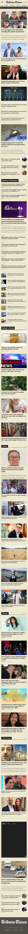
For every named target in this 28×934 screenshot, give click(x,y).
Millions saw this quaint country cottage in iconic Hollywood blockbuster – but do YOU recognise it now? (16, 288)
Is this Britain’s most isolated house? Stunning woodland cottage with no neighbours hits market (13, 253)
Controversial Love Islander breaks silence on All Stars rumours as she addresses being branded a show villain (13, 706)
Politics (12, 5)
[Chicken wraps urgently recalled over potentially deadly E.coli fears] (14, 339)
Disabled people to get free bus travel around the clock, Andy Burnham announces (13, 517)
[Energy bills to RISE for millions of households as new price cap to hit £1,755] (3, 321)
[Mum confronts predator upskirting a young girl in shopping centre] (24, 896)
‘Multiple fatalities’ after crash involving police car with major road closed (12, 370)
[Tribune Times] (14, 2)
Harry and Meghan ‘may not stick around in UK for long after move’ (13, 59)
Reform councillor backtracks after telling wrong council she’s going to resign (12, 469)
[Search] (26, 2)
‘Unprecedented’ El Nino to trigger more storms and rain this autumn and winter (10, 904)
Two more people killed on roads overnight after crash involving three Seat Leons (10, 167)
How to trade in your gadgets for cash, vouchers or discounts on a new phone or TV (14, 190)
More (25, 180)
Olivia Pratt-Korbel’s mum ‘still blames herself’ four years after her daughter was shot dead (13, 416)
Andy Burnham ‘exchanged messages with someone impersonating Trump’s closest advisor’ (13, 540)
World (6, 5)
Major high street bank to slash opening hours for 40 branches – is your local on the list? (13, 259)
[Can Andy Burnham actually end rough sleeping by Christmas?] (14, 486)
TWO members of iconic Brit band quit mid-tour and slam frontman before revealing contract (13, 658)
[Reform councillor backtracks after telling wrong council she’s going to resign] (14, 458)
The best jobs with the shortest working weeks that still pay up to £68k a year (13, 245)
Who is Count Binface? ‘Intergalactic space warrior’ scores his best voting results (12, 584)
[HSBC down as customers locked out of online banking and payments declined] (3, 295)
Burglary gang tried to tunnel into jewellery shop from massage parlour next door (13, 144)
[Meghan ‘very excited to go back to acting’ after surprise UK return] (14, 782)
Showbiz (24, 5)
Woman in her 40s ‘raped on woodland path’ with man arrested (12, 392)
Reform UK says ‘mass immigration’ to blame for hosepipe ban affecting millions (13, 562)
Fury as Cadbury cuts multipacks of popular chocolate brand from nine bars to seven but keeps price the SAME (13, 221)
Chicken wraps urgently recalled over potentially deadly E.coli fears (12, 348)
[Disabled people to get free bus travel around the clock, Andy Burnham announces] (14, 508)
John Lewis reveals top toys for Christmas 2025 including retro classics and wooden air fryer (13, 266)
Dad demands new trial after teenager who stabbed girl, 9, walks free (11, 174)
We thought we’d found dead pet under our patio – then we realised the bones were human (14, 813)
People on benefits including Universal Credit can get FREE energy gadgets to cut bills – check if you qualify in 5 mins (16, 282)
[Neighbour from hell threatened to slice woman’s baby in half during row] (14, 752)
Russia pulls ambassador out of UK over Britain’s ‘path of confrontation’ (13, 82)
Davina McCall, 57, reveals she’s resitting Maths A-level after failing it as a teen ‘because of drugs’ (13, 634)
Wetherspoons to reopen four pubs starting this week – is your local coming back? (13, 196)
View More (24, 613)
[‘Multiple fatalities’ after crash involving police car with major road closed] (14, 361)
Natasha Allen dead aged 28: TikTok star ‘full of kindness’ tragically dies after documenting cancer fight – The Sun (13, 730)
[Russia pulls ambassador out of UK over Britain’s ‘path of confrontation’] (14, 72)
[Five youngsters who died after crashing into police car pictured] (14, 19)
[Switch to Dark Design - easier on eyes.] (24, 2)
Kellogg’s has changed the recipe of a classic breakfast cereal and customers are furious (16, 308)
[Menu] (2, 2)
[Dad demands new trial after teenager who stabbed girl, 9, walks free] (24, 173)
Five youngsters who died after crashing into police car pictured (12, 31)
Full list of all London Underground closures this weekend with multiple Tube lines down (13, 439)
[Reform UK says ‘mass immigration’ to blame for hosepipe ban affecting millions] (14, 552)
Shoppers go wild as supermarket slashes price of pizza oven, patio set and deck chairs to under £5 (17, 301)
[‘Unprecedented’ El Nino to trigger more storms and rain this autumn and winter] (24, 903)
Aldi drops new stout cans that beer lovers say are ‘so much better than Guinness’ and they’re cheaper (15, 275)
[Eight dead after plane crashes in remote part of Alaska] (24, 909)
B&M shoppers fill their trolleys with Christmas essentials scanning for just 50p (13, 238)
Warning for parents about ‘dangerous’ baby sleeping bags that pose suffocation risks (13, 184)
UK (2, 5)
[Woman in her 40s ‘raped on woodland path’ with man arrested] (14, 383)
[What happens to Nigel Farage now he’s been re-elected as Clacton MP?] (14, 597)
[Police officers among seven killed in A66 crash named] (24, 159)
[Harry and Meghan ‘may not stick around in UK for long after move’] (14, 50)
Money (18, 5)
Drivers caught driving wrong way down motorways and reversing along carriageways (13, 881)
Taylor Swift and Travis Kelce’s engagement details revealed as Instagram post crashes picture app (13, 682)
